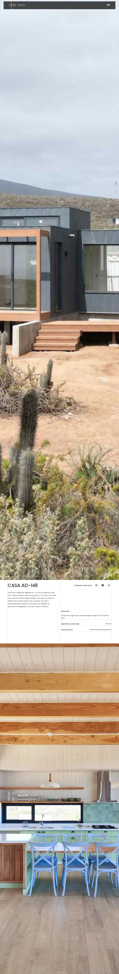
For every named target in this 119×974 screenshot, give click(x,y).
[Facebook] (102, 585)
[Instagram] (96, 585)
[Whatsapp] (109, 585)
